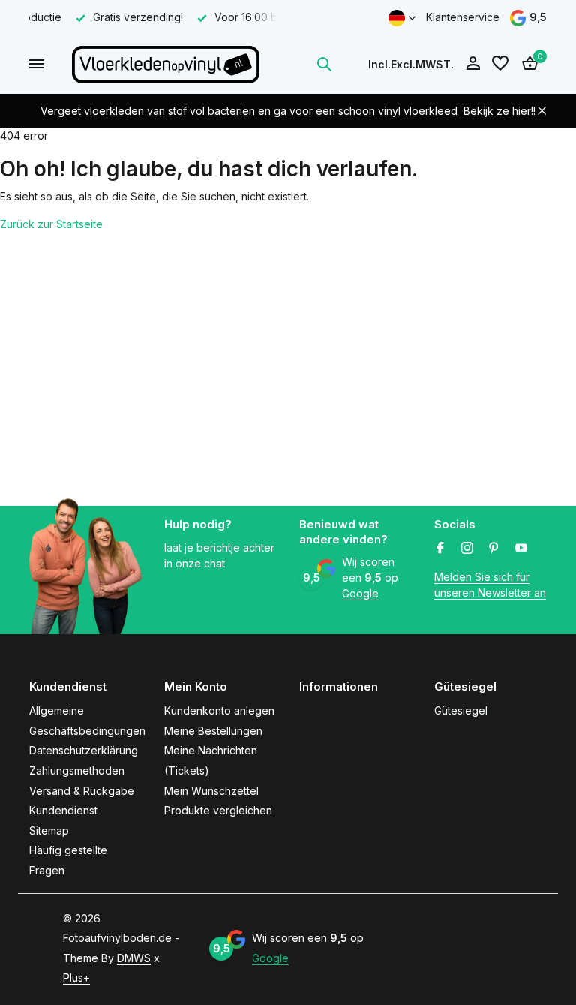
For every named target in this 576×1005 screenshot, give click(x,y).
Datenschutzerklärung (83, 750)
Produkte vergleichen (218, 810)
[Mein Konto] (473, 64)
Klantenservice (463, 17)
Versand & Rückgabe (81, 790)
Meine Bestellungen (213, 730)
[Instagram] (467, 549)
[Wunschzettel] (500, 64)
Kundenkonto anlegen (219, 710)
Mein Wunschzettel (211, 790)
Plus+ (76, 977)
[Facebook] (440, 549)
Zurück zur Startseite (51, 224)
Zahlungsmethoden (76, 770)
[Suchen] (324, 63)
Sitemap (49, 830)
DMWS (134, 958)
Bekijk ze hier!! (500, 110)
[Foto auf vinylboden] (166, 64)
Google (360, 593)
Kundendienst (63, 810)
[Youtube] (521, 549)
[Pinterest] (494, 549)
